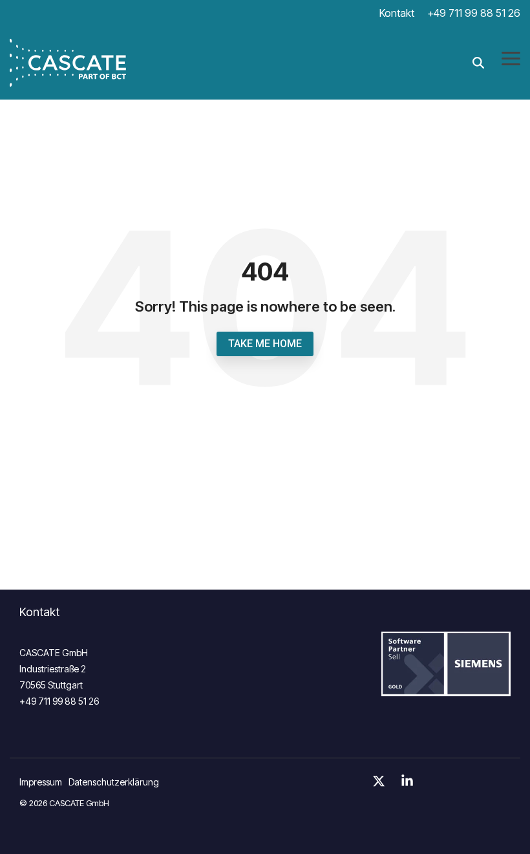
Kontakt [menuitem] (396, 12)
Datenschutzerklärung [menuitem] (114, 781)
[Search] (478, 62)
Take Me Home (265, 343)
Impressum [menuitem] (40, 781)
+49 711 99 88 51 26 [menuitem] (473, 12)
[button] (511, 57)
